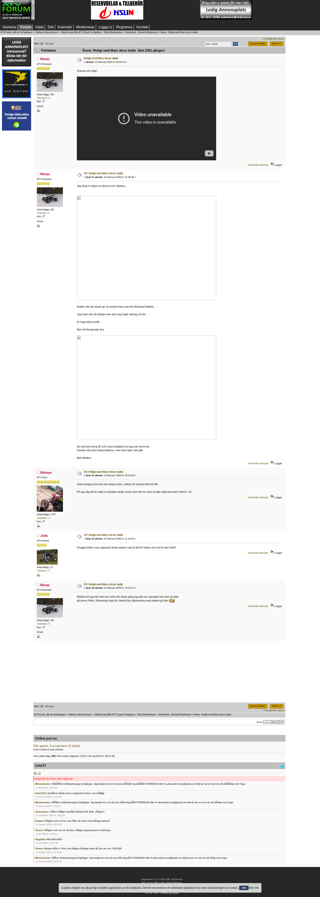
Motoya (46, 472)
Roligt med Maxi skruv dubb (101, 58)
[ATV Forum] (17, 18)
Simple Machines (174, 883)
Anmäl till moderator (258, 165)
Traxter (39, 830)
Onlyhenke (130, 32)
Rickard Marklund (147, 32)
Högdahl (40, 839)
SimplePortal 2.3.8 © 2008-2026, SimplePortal (161, 879)
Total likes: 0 (43, 98)
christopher (41, 811)
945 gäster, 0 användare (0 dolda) (56, 746)
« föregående (269, 38)
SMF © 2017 (159, 883)
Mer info (254, 887)
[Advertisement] (62, 10)
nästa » (281, 38)
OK (244, 888)
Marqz (45, 59)
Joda (44, 535)
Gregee (39, 821)
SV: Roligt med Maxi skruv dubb (103, 173)
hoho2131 (40, 793)
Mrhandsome (42, 784)
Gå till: (259, 722)
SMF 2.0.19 (146, 883)
